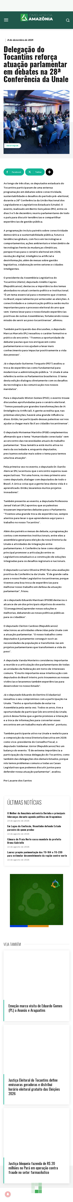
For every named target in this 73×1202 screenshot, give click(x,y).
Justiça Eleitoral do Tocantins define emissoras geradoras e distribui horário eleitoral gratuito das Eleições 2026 (34, 1086)
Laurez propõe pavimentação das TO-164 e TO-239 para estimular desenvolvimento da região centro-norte (37, 853)
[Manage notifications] (8, 1194)
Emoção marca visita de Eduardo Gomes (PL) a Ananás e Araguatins (35, 1008)
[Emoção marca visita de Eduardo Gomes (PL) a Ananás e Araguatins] (36, 975)
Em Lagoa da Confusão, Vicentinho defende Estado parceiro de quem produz (34, 827)
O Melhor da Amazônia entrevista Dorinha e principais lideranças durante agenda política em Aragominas (36, 814)
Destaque (13, 145)
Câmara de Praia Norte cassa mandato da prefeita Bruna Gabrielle (34, 841)
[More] (49, 172)
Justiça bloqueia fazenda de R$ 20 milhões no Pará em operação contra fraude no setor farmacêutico (33, 1168)
